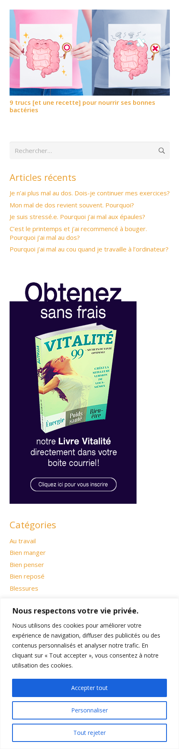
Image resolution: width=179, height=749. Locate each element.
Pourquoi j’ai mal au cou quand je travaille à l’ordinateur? (89, 249)
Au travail (23, 541)
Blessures (24, 588)
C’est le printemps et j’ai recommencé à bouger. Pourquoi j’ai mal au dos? (78, 232)
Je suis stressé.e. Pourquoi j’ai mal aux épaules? (77, 216)
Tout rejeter (89, 733)
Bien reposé (27, 576)
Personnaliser (89, 710)
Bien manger (28, 552)
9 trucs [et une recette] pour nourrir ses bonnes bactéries (82, 106)
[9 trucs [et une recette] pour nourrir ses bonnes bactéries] (90, 14)
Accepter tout (89, 688)
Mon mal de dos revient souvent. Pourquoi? (72, 205)
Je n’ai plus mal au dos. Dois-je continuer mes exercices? (90, 193)
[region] (89, 673)
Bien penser (27, 564)
